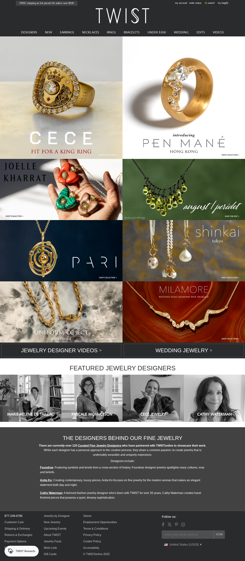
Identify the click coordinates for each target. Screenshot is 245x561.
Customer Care (14, 522)
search (211, 3)
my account (181, 3)
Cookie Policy (92, 541)
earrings (67, 32)
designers (29, 32)
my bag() (223, 3)
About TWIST (52, 534)
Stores (87, 515)
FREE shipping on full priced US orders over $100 (47, 3)
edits (201, 32)
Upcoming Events (55, 528)
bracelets (132, 32)
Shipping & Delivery (17, 528)
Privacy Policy (92, 534)
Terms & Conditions (95, 528)
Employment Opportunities (100, 522)
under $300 (156, 32)
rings (111, 32)
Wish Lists (50, 547)
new (48, 32)
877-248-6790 (13, 515)
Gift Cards (50, 554)
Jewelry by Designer (57, 515)
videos (218, 32)
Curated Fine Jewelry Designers (99, 445)
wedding (181, 32)
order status (195, 3)
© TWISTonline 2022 (96, 554)
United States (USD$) (184, 544)
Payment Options (15, 541)
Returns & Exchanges (18, 534)
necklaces (90, 32)
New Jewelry (52, 522)
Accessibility (91, 547)
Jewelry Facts (52, 541)
